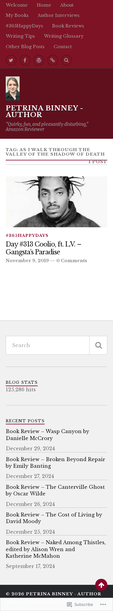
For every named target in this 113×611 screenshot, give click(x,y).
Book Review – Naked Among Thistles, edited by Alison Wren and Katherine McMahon (56, 549)
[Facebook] (25, 60)
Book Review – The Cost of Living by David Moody (54, 518)
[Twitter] (11, 60)
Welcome (17, 5)
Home (44, 5)
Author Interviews (59, 15)
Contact (63, 46)
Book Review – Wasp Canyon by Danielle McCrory (47, 434)
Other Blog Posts (25, 46)
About (67, 5)
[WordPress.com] (38, 60)
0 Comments (71, 260)
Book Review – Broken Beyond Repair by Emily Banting (55, 462)
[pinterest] (52, 60)
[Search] (66, 60)
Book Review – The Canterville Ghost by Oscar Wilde (55, 490)
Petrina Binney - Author (44, 111)
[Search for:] (57, 345)
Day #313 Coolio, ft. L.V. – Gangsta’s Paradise (43, 248)
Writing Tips (20, 36)
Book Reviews (68, 26)
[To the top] (101, 585)
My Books (17, 15)
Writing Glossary (63, 36)
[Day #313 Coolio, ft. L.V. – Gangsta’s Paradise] (57, 201)
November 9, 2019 (27, 260)
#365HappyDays (24, 26)
